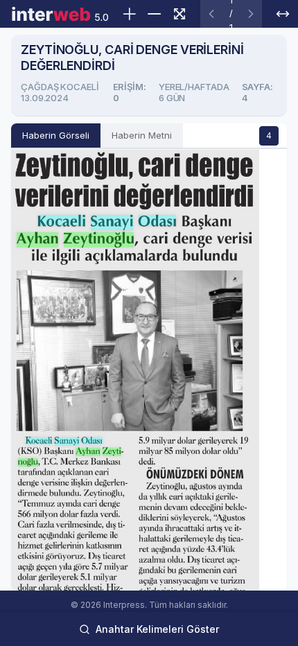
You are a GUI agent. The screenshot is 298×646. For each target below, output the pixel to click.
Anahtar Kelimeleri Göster (157, 629)
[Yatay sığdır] (282, 14)
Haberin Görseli (55, 135)
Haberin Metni (142, 135)
